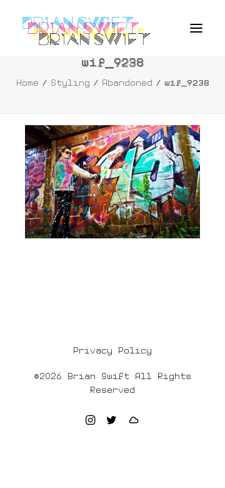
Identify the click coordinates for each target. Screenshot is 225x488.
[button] (196, 28)
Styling (70, 83)
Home (27, 83)
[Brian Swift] (86, 31)
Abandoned (127, 83)
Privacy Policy (112, 350)
